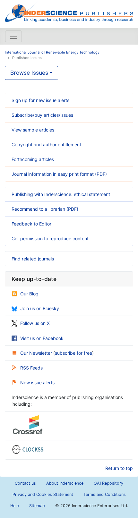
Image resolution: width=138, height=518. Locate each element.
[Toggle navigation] (13, 36)
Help (14, 505)
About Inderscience (64, 483)
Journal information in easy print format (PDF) (59, 174)
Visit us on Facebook (42, 338)
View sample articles (33, 129)
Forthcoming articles (33, 159)
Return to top (119, 468)
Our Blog (29, 293)
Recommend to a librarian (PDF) (45, 209)
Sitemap (37, 505)
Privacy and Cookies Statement (43, 494)
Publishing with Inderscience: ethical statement (61, 194)
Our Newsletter (36, 353)
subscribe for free (73, 353)
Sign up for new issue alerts (40, 100)
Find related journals (33, 258)
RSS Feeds (31, 367)
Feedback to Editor (31, 223)
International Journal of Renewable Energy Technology (52, 52)
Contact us (25, 483)
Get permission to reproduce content (50, 238)
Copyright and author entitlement (46, 144)
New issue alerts (37, 382)
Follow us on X (35, 323)
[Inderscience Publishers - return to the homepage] (69, 11)
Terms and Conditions (104, 494)
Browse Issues (29, 72)
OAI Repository (108, 483)
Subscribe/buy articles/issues (42, 115)
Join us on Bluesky (39, 308)
